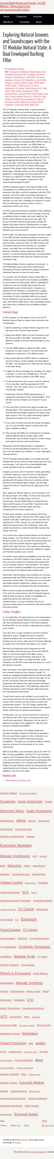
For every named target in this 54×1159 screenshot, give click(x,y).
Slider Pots (25, 102)
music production (30, 801)
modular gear (34, 1074)
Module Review (8, 1082)
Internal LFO (19, 80)
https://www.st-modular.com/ (18, 780)
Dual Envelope (16, 96)
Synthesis (36, 1017)
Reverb (4, 991)
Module (4, 1091)
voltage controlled (8, 909)
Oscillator (43, 882)
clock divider (28, 965)
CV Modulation (8, 947)
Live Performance (39, 938)
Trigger (48, 801)
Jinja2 (26, 1125)
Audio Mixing (34, 1091)
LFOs (3, 1051)
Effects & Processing (15, 973)
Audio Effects (40, 973)
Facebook (24, 22)
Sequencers (15, 1051)
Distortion (14, 865)
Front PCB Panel (22, 105)
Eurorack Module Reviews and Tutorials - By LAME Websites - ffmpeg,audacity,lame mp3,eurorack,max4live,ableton (22, 6)
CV (17, 919)
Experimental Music (33, 1008)
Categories (21, 16)
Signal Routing (19, 1091)
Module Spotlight (9, 1074)
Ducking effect (25, 94)
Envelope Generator (11, 1106)
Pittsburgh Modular (25, 1068)
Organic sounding (12, 83)
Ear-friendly (41, 80)
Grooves (8, 77)
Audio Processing (39, 811)
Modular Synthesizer (15, 856)
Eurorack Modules (16, 845)
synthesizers (7, 820)
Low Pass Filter (8, 1025)
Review (43, 1051)
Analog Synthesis (37, 1098)
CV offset (20, 88)
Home (6, 16)
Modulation (30, 1033)
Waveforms (30, 80)
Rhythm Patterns (9, 965)
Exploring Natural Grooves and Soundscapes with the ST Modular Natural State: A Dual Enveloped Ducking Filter (27, 47)
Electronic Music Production (15, 900)
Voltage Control (11, 882)
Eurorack (14, 72)
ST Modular (24, 72)
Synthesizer (6, 829)
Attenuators (10, 88)
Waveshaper (30, 883)
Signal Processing (13, 1043)
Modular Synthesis (29, 983)
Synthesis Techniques (34, 947)
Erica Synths (44, 1025)
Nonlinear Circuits (10, 1033)
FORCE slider (11, 85)
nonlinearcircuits (21, 874)
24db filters (31, 77)
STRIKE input (24, 85)
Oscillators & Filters (15, 69)
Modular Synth (24, 956)
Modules (5, 874)
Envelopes (7, 801)
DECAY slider (27, 83)
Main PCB (34, 105)
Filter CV (37, 96)
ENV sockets (37, 94)
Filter (23, 1074)
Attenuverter (39, 874)
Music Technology (10, 1008)
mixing (43, 856)
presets (30, 836)
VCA (25, 892)
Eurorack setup (30, 1052)
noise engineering (10, 892)
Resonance (28, 91)
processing (16, 1016)
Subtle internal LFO (33, 88)
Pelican (4, 1125)
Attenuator (6, 1000)
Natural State (35, 72)
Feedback (19, 1000)
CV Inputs (30, 930)
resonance (6, 1114)
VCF (34, 856)
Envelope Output (12, 102)
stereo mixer (33, 991)
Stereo (32, 820)
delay (27, 1016)
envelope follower (42, 900)
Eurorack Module (31, 1082)
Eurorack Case (23, 829)
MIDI (2, 866)
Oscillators (6, 956)
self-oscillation (6, 1060)
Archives (37, 16)
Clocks (34, 893)
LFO (30, 1000)
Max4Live (8, 22)
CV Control (26, 909)
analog (40, 1043)
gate (31, 1043)
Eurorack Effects (7, 1068)
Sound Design (10, 930)
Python (18, 1142)
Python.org (15, 1125)
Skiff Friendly (32, 1106)
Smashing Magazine (37, 1152)
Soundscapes (19, 77)
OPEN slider (39, 83)
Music (39, 22)
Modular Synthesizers (12, 836)
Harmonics (44, 820)
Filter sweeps (16, 91)
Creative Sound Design (13, 1098)
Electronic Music (12, 811)
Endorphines (17, 991)
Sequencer (42, 909)
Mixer (39, 1060)
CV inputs (34, 85)
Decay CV (28, 96)
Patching (22, 938)
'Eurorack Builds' (26, 1114)
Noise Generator (24, 1060)
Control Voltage (8, 793)
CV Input (42, 956)
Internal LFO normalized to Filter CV (28, 99)
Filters (27, 866)
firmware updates (27, 1025)
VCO (3, 1016)
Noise (46, 991)
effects (21, 820)
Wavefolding (7, 983)
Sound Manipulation (28, 793)
